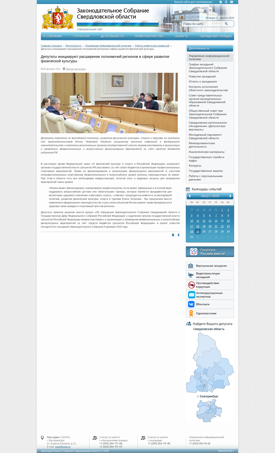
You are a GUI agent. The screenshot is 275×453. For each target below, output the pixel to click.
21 (216, 226)
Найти (226, 24)
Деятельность (112, 36)
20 (210, 226)
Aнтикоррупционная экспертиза (209, 294)
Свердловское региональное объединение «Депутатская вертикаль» (208, 126)
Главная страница (51, 45)
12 (204, 220)
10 (191, 220)
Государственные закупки (206, 170)
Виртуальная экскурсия (211, 265)
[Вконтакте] (172, 236)
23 (228, 226)
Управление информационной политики (108, 45)
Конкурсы (195, 165)
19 (204, 226)
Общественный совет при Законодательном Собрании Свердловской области (207, 114)
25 (197, 231)
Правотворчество (149, 36)
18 (197, 226)
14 (216, 220)
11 (197, 220)
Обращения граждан (216, 36)
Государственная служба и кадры (206, 158)
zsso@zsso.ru (62, 446)
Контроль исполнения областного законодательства (208, 88)
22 (222, 226)
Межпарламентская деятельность (202, 145)
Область (181, 36)
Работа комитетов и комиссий (152, 45)
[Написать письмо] (232, 2)
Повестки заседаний (202, 76)
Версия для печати (76, 69)
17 (191, 226)
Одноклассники (206, 313)
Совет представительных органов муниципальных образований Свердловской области (207, 100)
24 (191, 231)
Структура (81, 36)
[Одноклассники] (178, 236)
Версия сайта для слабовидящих (193, 2)
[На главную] (221, 2)
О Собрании (52, 36)
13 (210, 220)
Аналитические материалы (206, 151)
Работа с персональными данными (206, 177)
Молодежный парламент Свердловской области (205, 136)
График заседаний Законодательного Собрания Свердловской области (208, 68)
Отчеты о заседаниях (203, 81)
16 (228, 220)
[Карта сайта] (226, 2)
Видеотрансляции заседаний (208, 275)
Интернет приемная (210, 251)
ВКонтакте (203, 304)
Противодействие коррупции (207, 284)
